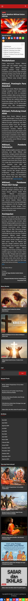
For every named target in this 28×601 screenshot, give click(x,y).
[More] (3, 41)
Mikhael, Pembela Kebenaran (12, 52)
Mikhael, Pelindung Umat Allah (12, 50)
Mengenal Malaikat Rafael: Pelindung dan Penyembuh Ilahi (15, 278)
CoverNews (21, 594)
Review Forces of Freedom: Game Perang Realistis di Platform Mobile (12, 391)
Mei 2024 (4, 434)
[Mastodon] (17, 38)
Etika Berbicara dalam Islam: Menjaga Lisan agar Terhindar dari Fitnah (14, 404)
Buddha (3, 533)
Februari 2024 (5, 442)
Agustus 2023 (5, 459)
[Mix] (20, 38)
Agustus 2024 (5, 425)
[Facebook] (3, 38)
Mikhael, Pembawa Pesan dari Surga (13, 54)
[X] (6, 38)
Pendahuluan (7, 46)
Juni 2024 (4, 431)
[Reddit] (9, 38)
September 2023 (6, 456)
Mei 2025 (4, 420)
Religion (4, 584)
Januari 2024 (5, 445)
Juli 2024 (4, 428)
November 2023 (6, 450)
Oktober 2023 (5, 453)
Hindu (3, 483)
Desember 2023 (6, 448)
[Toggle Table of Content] (21, 44)
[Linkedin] (12, 38)
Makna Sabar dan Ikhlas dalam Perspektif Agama (14, 409)
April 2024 (4, 436)
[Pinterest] (14, 38)
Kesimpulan (7, 56)
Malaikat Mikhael (8, 267)
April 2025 (4, 422)
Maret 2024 (5, 439)
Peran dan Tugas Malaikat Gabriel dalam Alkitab (12, 273)
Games (3, 508)
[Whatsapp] (23, 38)
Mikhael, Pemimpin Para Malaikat (13, 48)
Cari (2, 368)
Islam (3, 558)
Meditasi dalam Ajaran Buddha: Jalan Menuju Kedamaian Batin (13, 397)
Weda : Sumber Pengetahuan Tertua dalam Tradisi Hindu (12, 385)
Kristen (3, 12)
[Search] (25, 6)
